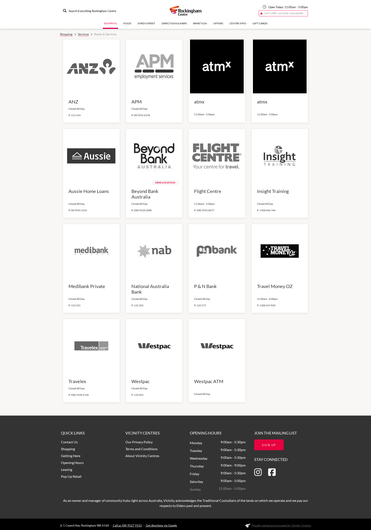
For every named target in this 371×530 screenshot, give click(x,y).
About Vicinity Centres (142, 456)
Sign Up (269, 445)
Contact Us (69, 442)
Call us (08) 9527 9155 (127, 525)
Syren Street (146, 23)
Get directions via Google (161, 525)
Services (83, 34)
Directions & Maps (174, 23)
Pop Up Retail (71, 476)
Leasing (66, 469)
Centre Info (238, 23)
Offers (218, 23)
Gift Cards (260, 23)
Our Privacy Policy (139, 442)
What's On (200, 23)
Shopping (110, 23)
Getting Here (70, 456)
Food (127, 23)
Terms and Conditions (141, 449)
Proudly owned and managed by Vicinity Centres (281, 525)
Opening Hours (72, 463)
